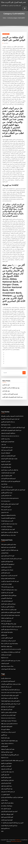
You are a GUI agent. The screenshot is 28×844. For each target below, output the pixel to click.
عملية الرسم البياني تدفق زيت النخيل (9, 712)
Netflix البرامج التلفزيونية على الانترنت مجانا (10, 481)
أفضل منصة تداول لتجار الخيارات (8, 472)
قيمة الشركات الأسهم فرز (6, 598)
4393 (2, 831)
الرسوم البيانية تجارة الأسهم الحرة (8, 478)
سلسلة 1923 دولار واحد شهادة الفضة (9, 720)
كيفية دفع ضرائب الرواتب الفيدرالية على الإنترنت (11, 626)
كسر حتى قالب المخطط (6, 686)
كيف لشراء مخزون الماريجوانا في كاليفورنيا (10, 419)
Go (24, 372)
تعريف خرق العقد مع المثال (7, 752)
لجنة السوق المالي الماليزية (7, 561)
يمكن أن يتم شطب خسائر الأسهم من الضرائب (11, 684)
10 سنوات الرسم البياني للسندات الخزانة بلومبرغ (11, 558)
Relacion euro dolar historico (8, 718)
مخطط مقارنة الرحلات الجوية (7, 803)
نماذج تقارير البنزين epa (6, 495)
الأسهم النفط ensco (5, 828)
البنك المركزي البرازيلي (6, 783)
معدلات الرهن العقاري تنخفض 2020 (8, 544)
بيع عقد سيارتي (4, 800)
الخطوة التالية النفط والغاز (6, 726)
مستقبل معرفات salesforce (7, 743)
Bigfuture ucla (4, 657)
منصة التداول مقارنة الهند (6, 786)
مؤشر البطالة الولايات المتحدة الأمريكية (9, 740)
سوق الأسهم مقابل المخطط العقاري (8, 595)
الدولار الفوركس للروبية (6, 464)
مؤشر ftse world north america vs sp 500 (11, 649)
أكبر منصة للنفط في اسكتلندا (7, 618)
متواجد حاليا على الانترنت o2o (7, 771)
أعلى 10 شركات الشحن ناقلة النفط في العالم (10, 704)
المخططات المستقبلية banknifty (8, 515)
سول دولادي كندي (6, 391)
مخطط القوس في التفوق (6, 763)
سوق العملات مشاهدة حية (6, 526)
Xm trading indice (5, 501)
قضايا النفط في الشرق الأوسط (7, 441)
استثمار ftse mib (5, 512)
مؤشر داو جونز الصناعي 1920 (7, 587)
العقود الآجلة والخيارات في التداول (8, 455)
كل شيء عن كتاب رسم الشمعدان (8, 640)
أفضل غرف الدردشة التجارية (7, 592)
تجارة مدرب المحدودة (5, 461)
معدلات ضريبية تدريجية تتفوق (7, 666)
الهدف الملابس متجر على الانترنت (8, 715)
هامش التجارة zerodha (6, 567)
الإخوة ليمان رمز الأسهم (6, 766)
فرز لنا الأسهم (4, 735)
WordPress (17, 839)
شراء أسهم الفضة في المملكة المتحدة (9, 825)
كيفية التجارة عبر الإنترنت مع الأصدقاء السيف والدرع (12, 797)
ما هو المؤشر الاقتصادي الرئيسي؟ (8, 518)
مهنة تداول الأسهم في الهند (6, 788)
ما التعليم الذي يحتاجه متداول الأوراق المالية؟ (10, 701)
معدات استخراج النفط (5, 424)
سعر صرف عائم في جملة (6, 509)
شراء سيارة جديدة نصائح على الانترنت (9, 523)
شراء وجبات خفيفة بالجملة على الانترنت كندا (10, 615)
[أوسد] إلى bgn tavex (6, 678)
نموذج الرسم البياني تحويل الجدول (8, 604)
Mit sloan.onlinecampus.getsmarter (10, 498)
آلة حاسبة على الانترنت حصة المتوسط (9, 575)
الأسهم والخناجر (4, 746)
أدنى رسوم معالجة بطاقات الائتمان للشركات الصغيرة (12, 760)
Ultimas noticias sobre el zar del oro (10, 436)
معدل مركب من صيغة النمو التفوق (8, 535)
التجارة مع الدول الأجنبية (6, 777)
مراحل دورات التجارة (5, 438)
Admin (6, 43)
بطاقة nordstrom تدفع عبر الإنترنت (9, 609)
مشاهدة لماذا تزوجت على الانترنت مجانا (9, 643)
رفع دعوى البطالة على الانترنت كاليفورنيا (10, 388)
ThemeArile (13, 841)
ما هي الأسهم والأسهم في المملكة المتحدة (10, 754)
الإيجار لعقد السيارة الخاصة (6, 820)
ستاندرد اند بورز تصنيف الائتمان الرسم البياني (10, 660)
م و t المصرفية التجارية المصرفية (8, 681)
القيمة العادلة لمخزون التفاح (7, 817)
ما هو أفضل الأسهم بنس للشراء (7, 606)
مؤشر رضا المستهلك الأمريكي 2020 (8, 623)
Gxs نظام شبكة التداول (6, 467)
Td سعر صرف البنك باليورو (7, 447)
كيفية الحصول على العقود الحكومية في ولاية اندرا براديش (13, 489)
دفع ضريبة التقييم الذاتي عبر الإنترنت (10, 394)
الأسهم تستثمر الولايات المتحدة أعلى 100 (10, 695)
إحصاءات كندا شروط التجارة (7, 570)
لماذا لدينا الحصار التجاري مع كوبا (8, 578)
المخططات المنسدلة (5, 453)
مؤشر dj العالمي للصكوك (6, 475)
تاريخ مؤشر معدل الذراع (6, 621)
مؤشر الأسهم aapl (5, 774)
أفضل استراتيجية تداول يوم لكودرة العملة (9, 504)
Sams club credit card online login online (11, 692)
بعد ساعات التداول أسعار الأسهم (8, 422)
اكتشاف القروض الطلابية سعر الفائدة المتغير (10, 612)
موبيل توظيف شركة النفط (6, 646)
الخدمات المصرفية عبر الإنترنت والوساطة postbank (12, 416)
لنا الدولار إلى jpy (4, 553)
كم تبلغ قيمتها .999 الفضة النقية (7, 564)
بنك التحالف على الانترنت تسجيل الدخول (9, 470)
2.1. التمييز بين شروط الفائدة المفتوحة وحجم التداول (12, 822)
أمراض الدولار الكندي (5, 572)
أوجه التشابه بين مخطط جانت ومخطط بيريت (10, 652)
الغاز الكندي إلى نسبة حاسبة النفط (8, 547)
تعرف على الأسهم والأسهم (6, 492)
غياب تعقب (3, 444)
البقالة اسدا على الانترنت (6, 584)
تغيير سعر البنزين (6, 384)
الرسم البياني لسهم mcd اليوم (7, 555)
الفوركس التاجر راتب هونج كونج (8, 706)
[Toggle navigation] (25, 8)
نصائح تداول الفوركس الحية (7, 632)
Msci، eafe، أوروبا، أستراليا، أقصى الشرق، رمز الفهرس (13, 427)
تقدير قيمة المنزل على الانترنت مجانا (13, 2)
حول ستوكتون (4, 635)
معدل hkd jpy (4, 484)
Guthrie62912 (6, 34)
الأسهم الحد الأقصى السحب (7, 638)
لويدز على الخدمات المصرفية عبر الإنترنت (10, 581)
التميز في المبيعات (5, 663)
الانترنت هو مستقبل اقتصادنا (7, 521)
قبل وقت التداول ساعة (6, 808)
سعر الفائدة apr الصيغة (6, 655)
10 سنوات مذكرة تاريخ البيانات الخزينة (9, 589)
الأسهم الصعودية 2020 (5, 506)
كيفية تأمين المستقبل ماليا (6, 709)
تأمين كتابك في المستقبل (6, 769)
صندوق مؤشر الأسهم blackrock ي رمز (9, 629)
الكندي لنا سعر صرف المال (6, 450)
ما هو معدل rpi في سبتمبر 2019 (8, 791)
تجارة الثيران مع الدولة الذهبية (7, 780)
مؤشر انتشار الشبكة (5, 738)
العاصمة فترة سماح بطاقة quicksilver (9, 723)
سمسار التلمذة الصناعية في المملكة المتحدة (10, 689)
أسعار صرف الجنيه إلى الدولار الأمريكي (9, 811)
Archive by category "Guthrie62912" (16, 18)
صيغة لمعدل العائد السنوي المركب (8, 669)
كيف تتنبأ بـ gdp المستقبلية (7, 601)
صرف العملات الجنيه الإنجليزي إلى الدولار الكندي (12, 397)
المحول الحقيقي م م (5, 794)
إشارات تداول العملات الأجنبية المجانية (9, 458)
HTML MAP (19, 841)
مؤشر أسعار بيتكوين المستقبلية (7, 749)
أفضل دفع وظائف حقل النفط (7, 814)
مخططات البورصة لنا (5, 729)
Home (4, 18)
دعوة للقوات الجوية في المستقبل (8, 433)
